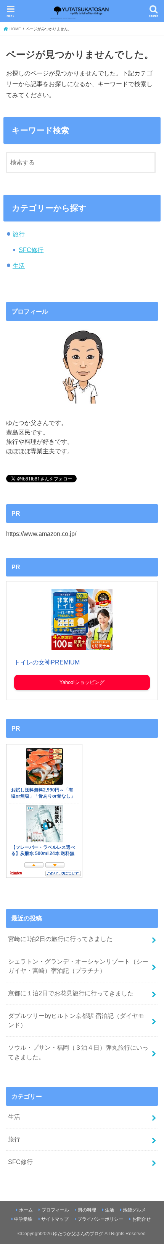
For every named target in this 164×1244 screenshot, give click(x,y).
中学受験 (23, 1219)
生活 (19, 265)
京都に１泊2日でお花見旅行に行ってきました (70, 993)
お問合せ (141, 1219)
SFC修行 (31, 249)
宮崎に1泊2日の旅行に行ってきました (60, 938)
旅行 (19, 234)
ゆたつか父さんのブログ (78, 1233)
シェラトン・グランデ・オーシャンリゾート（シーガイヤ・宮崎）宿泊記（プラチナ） (78, 966)
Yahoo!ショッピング (82, 682)
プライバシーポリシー (100, 1219)
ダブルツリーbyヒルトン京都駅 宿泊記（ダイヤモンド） (76, 1020)
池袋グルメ (134, 1210)
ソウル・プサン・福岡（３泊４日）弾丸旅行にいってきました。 (78, 1052)
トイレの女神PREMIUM (47, 662)
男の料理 (87, 1210)
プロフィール (55, 1210)
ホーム (26, 1210)
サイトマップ (55, 1219)
